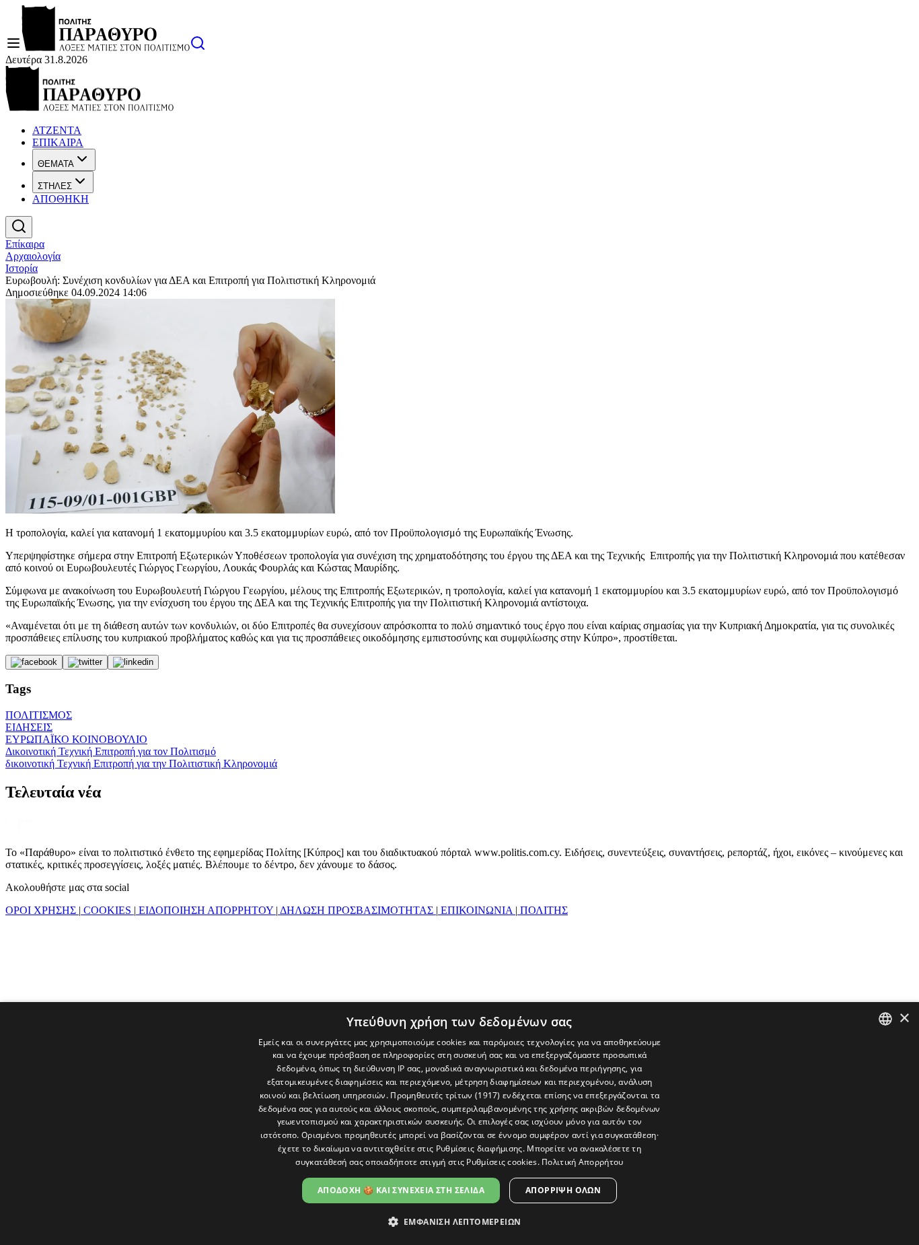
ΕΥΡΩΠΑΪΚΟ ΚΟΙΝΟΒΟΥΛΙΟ (76, 739)
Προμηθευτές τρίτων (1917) (445, 1095)
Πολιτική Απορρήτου (582, 1162)
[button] (459, 1221)
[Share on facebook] (34, 662)
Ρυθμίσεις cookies (501, 1162)
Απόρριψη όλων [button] (563, 1190)
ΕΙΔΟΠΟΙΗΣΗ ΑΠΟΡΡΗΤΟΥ (206, 910)
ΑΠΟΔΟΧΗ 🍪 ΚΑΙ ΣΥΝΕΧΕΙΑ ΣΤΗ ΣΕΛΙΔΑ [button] (401, 1190)
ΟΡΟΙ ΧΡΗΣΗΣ (42, 910)
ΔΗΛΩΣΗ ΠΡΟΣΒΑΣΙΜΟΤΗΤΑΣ (357, 910)
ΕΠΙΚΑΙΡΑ (57, 142)
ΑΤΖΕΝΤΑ (56, 130)
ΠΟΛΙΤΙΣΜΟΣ (38, 715)
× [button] (904, 1018)
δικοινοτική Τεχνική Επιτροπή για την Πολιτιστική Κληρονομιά (141, 763)
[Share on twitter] (85, 662)
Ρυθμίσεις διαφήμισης (479, 1148)
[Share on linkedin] (133, 662)
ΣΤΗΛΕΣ (55, 186)
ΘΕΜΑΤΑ (56, 164)
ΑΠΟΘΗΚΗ (60, 199)
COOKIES (107, 910)
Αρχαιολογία (33, 256)
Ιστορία (21, 268)
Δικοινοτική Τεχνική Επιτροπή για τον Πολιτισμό (110, 751)
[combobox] (885, 1019)
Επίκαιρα (24, 244)
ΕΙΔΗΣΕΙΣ (28, 727)
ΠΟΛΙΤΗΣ (542, 910)
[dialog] (459, 1123)
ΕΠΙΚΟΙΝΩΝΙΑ (476, 910)
